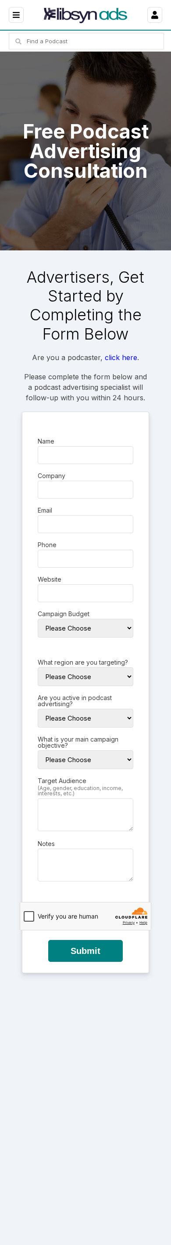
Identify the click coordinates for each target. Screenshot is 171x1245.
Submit (85, 951)
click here (121, 357)
